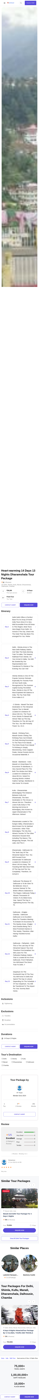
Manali (19, 585)
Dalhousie (5, 586)
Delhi (5, 585)
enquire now (29, 1397)
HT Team (19, 1093)
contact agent (9, 1397)
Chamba (11, 586)
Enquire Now (19, 1230)
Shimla (10, 585)
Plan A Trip (30, 3)
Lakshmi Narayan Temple (10, 1275)
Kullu (14, 585)
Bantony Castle (29, 1275)
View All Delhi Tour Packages (19, 1238)
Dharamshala (26, 585)
